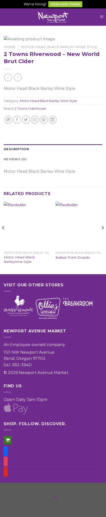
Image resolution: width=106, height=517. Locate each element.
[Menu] (102, 17)
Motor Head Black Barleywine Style (19, 259)
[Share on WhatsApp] (8, 120)
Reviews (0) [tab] (15, 159)
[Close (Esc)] (5, 487)
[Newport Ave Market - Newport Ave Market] (53, 17)
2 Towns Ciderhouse (30, 108)
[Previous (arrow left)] (5, 508)
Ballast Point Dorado (72, 257)
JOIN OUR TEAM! (65, 4)
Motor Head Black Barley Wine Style (59, 47)
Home (10, 47)
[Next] (102, 237)
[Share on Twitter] (26, 120)
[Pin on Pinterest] (44, 120)
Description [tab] (16, 149)
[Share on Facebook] (17, 120)
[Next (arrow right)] (19, 508)
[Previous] (3, 237)
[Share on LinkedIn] (53, 120)
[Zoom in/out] (19, 487)
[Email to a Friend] (35, 120)
